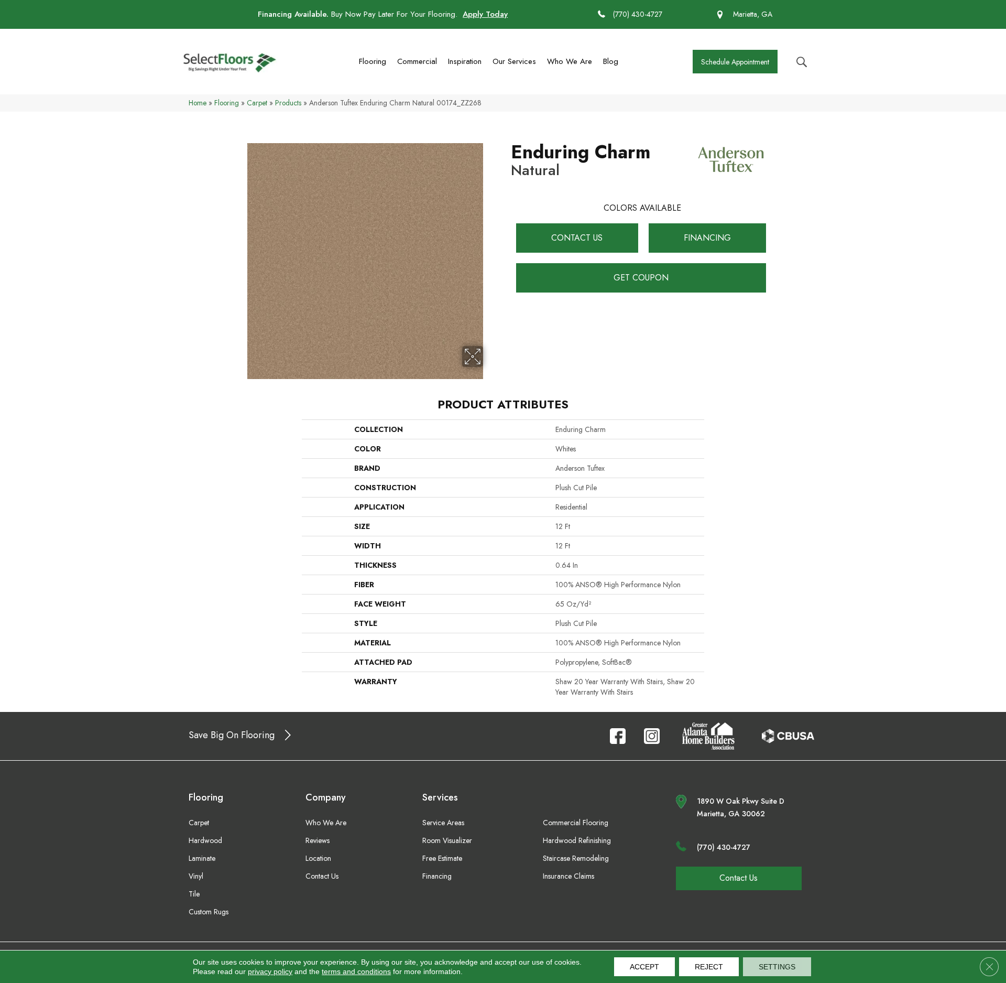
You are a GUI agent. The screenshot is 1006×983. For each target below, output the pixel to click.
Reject (709, 967)
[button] (735, 61)
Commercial (417, 61)
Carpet (257, 103)
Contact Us (577, 238)
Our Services (514, 61)
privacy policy (270, 971)
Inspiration (465, 61)
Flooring (372, 61)
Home (197, 103)
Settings (777, 967)
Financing (707, 238)
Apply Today (485, 14)
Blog (610, 61)
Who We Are (569, 61)
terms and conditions (356, 971)
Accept (644, 967)
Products (288, 103)
